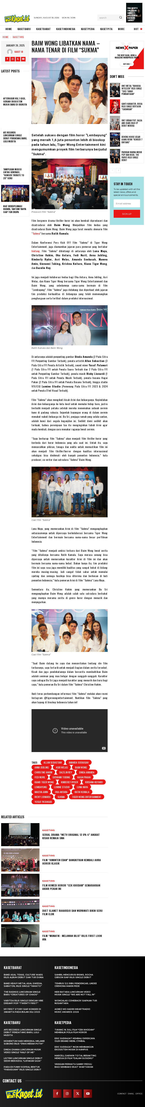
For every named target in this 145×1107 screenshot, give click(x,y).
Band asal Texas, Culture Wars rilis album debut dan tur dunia (23, 976)
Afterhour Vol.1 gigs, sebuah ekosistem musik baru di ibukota (15, 101)
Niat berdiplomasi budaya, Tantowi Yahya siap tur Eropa (14, 209)
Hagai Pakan (83, 777)
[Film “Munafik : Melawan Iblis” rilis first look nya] (20, 935)
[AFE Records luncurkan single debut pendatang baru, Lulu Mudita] (15, 119)
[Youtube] (23, 59)
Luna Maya (82, 787)
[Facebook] (7, 59)
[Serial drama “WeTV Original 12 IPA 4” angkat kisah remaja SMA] (20, 834)
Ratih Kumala (82, 792)
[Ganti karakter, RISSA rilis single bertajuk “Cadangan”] (115, 106)
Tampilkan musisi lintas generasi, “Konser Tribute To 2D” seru (13, 174)
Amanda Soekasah (79, 762)
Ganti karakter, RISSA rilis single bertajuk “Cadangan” (132, 106)
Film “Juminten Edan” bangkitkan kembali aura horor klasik (71, 861)
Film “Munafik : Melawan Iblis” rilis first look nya (72, 937)
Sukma (36, 233)
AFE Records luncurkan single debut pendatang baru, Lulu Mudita (15, 137)
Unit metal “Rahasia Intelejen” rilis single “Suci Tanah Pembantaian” (132, 89)
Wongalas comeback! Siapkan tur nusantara (76, 1002)
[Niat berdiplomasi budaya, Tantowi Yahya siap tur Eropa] (15, 193)
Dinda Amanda (86, 772)
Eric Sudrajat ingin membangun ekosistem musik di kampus (74, 1048)
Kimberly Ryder (69, 782)
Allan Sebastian (53, 762)
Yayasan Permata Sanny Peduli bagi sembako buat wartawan (74, 1065)
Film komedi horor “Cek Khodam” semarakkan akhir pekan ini (71, 887)
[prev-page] (112, 170)
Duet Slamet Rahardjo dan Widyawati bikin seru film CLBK (72, 912)
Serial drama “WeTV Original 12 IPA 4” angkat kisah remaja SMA (71, 836)
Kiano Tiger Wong (44, 782)
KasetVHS (18, 37)
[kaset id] (11, 52)
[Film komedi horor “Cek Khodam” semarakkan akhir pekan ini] (20, 885)
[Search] (120, 18)
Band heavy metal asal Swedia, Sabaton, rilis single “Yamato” (23, 984)
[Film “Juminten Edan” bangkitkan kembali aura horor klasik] (20, 860)
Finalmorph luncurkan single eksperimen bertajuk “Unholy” (132, 14)
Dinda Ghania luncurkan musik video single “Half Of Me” (22, 1051)
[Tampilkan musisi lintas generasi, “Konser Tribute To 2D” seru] (15, 156)
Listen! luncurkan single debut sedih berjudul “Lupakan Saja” (23, 1059)
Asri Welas (62, 767)
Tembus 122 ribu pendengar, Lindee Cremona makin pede (76, 984)
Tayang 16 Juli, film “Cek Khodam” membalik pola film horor (75, 1031)
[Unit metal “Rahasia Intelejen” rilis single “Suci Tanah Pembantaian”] (115, 90)
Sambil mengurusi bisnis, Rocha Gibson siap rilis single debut (74, 976)
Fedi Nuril (40, 777)
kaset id (19, 51)
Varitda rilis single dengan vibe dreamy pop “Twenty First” (23, 1002)
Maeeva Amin (41, 792)
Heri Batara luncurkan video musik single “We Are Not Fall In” (75, 993)
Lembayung (41, 787)
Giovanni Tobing (61, 777)
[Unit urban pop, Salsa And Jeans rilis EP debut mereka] (115, 123)
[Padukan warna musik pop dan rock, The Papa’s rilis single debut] (115, 156)
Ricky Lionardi (42, 797)
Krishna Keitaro (94, 782)
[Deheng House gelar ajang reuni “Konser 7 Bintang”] (115, 139)
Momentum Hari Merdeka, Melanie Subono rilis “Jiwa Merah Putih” (24, 1042)
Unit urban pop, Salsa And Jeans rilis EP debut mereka (132, 123)
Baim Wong (81, 767)
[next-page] (118, 170)
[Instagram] (12, 59)
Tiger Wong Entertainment (86, 797)
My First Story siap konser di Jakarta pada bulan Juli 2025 (22, 1010)
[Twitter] (18, 59)
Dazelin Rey (65, 772)
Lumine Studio (62, 787)
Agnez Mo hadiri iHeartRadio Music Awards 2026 (72, 1010)
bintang (36, 251)
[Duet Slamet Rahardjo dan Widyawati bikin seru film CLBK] (20, 910)
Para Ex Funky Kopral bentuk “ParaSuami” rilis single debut (22, 1068)
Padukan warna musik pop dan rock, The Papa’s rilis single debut (132, 156)
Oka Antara (61, 792)
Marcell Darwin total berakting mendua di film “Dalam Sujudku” (75, 1057)
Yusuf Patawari (43, 802)
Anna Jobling (42, 767)
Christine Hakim (43, 772)
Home (5, 37)
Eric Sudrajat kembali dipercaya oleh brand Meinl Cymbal (75, 1039)
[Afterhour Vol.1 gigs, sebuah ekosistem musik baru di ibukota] (15, 85)
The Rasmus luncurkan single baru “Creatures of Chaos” (22, 993)
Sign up (127, 213)
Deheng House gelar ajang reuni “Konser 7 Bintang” (132, 139)
